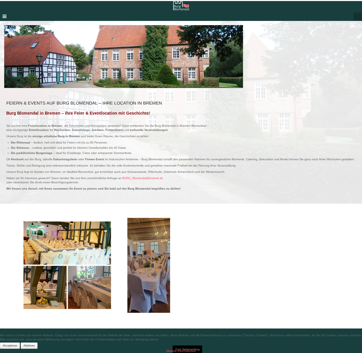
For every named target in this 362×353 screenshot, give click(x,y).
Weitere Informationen (181, 351)
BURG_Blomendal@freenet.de (143, 178)
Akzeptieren (10, 345)
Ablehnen (29, 345)
